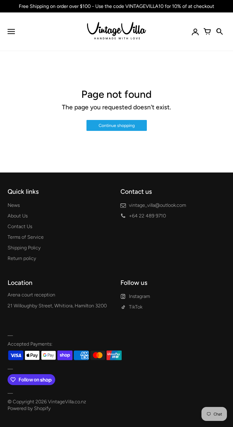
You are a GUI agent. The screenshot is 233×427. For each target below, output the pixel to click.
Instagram (139, 296)
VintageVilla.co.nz (67, 402)
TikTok (135, 307)
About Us (18, 216)
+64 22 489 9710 (147, 216)
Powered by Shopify (29, 408)
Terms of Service (26, 237)
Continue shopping (117, 125)
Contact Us (20, 226)
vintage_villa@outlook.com (157, 205)
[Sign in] (195, 31)
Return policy (22, 258)
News (14, 205)
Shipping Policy (24, 248)
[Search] (219, 31)
